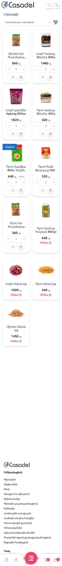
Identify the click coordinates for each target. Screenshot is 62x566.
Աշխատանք (12, 498)
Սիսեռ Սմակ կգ (16, 328)
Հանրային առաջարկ (17, 513)
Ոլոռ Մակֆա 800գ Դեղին (16, 168)
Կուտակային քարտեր (18, 523)
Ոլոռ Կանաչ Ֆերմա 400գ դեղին (46, 112)
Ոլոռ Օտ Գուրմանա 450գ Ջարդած (16, 224)
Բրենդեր (9, 508)
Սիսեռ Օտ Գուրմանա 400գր (16, 55)
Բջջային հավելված (16, 542)
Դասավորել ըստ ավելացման (19, 22)
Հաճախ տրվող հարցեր (19, 518)
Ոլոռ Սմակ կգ (45, 284)
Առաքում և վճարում (16, 494)
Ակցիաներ (10, 484)
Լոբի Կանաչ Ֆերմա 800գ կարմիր (45, 55)
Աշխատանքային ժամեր (19, 532)
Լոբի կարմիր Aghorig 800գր (16, 111)
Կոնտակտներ (13, 527)
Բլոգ (6, 489)
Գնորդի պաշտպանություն (21, 503)
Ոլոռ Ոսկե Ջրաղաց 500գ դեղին (46, 168)
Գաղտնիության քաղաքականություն (27, 537)
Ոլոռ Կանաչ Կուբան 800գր (46, 230)
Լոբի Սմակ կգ (16, 284)
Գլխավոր (10, 479)
